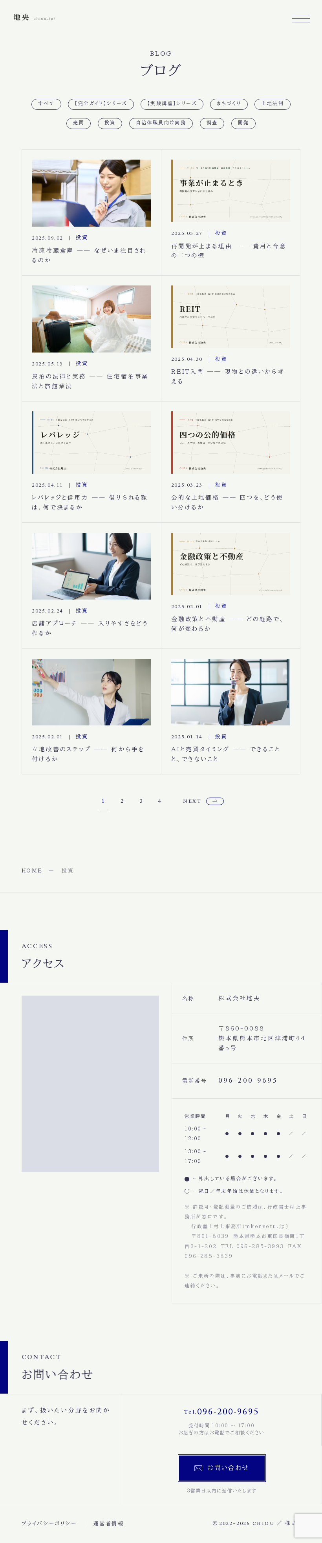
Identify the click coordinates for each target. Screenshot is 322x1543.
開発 (243, 123)
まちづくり (229, 104)
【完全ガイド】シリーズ (101, 104)
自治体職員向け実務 (161, 123)
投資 (110, 123)
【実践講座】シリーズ (172, 104)
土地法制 (272, 104)
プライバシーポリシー (49, 1523)
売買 (78, 123)
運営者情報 (108, 1523)
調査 (212, 123)
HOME (32, 870)
